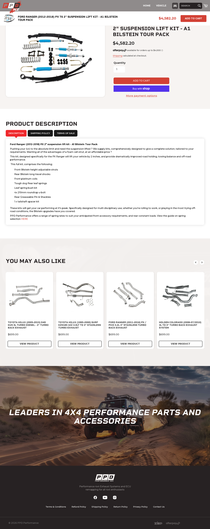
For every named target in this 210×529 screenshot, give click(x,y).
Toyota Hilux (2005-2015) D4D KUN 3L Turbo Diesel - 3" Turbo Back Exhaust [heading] (28, 325)
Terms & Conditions (56, 506)
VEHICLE (161, 5)
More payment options (141, 95)
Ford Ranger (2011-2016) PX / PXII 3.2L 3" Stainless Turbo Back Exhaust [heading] (127, 325)
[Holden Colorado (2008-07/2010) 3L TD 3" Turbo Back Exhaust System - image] (180, 295)
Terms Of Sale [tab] (66, 133)
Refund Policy (79, 506)
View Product (29, 343)
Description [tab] (16, 133)
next (202, 262)
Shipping (117, 55)
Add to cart (193, 18)
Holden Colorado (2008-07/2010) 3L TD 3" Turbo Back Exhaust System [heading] (180, 325)
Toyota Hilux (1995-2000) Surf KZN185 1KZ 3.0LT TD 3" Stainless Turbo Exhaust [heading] (79, 325)
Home (146, 5)
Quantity (120, 62)
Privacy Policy (140, 506)
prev (195, 262)
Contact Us (159, 506)
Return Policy (120, 506)
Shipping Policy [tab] (40, 133)
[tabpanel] (105, 182)
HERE (24, 219)
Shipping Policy (100, 506)
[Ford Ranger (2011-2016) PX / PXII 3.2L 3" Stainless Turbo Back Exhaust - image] (130, 295)
